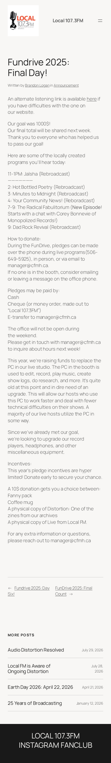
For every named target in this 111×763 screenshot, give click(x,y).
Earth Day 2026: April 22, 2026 (40, 687)
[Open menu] (100, 21)
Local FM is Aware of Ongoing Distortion (29, 668)
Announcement (66, 85)
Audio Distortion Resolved (36, 650)
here (92, 98)
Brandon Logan (37, 85)
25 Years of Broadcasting (35, 703)
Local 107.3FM (68, 20)
